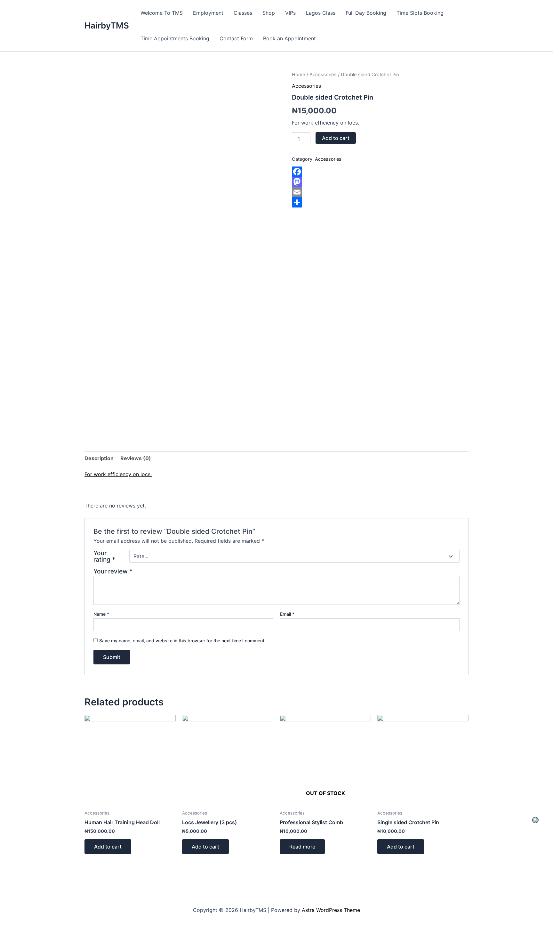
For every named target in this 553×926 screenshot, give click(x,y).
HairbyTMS (106, 25)
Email (287, 614)
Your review (112, 571)
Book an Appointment (289, 38)
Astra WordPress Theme (331, 910)
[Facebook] (380, 172)
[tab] (99, 458)
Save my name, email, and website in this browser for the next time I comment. (182, 640)
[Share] (380, 202)
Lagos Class (320, 13)
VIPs (290, 13)
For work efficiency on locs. (118, 474)
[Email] (380, 192)
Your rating (104, 556)
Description (99, 458)
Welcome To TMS (161, 13)
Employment (208, 13)
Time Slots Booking (420, 13)
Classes (243, 13)
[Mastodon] (380, 182)
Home (298, 74)
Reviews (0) (135, 458)
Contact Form (236, 38)
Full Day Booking (366, 13)
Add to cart (335, 138)
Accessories (323, 74)
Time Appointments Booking (174, 38)
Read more (302, 846)
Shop (268, 13)
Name (101, 614)
